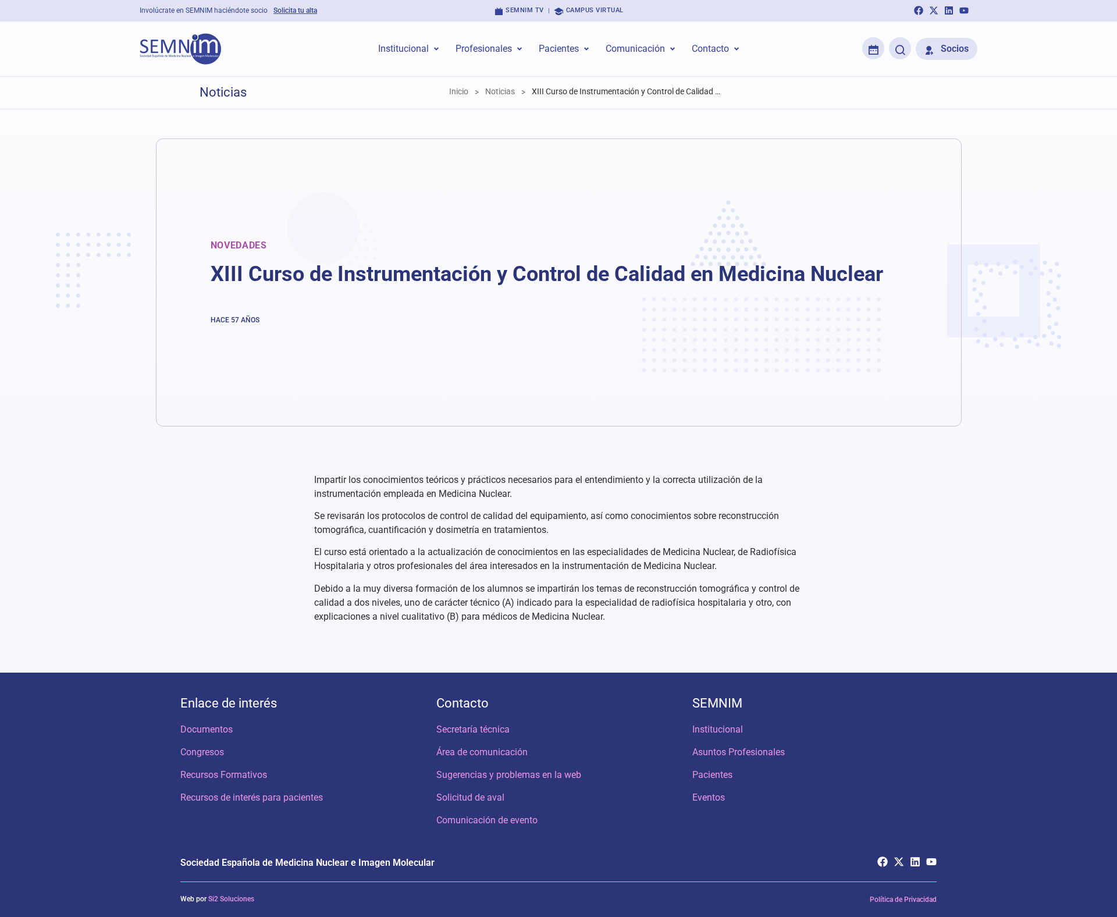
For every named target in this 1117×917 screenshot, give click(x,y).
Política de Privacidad (903, 899)
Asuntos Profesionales (738, 752)
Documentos (206, 729)
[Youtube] (964, 10)
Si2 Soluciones (231, 899)
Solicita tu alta (295, 10)
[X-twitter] (933, 10)
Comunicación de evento (487, 820)
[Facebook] (918, 10)
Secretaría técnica (473, 729)
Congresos (202, 752)
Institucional (717, 729)
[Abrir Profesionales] (519, 49)
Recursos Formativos (223, 774)
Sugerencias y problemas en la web (508, 774)
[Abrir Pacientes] (586, 49)
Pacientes (712, 774)
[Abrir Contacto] (736, 49)
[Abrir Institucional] (436, 49)
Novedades (239, 245)
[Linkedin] (949, 10)
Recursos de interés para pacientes (251, 797)
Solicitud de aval (470, 797)
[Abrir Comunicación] (672, 49)
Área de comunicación (482, 752)
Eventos (708, 797)
